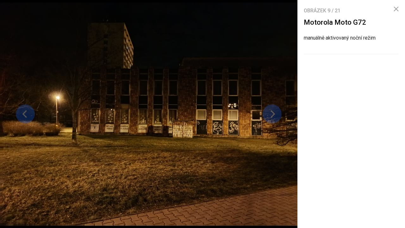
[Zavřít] (396, 9)
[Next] (272, 114)
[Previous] (25, 114)
